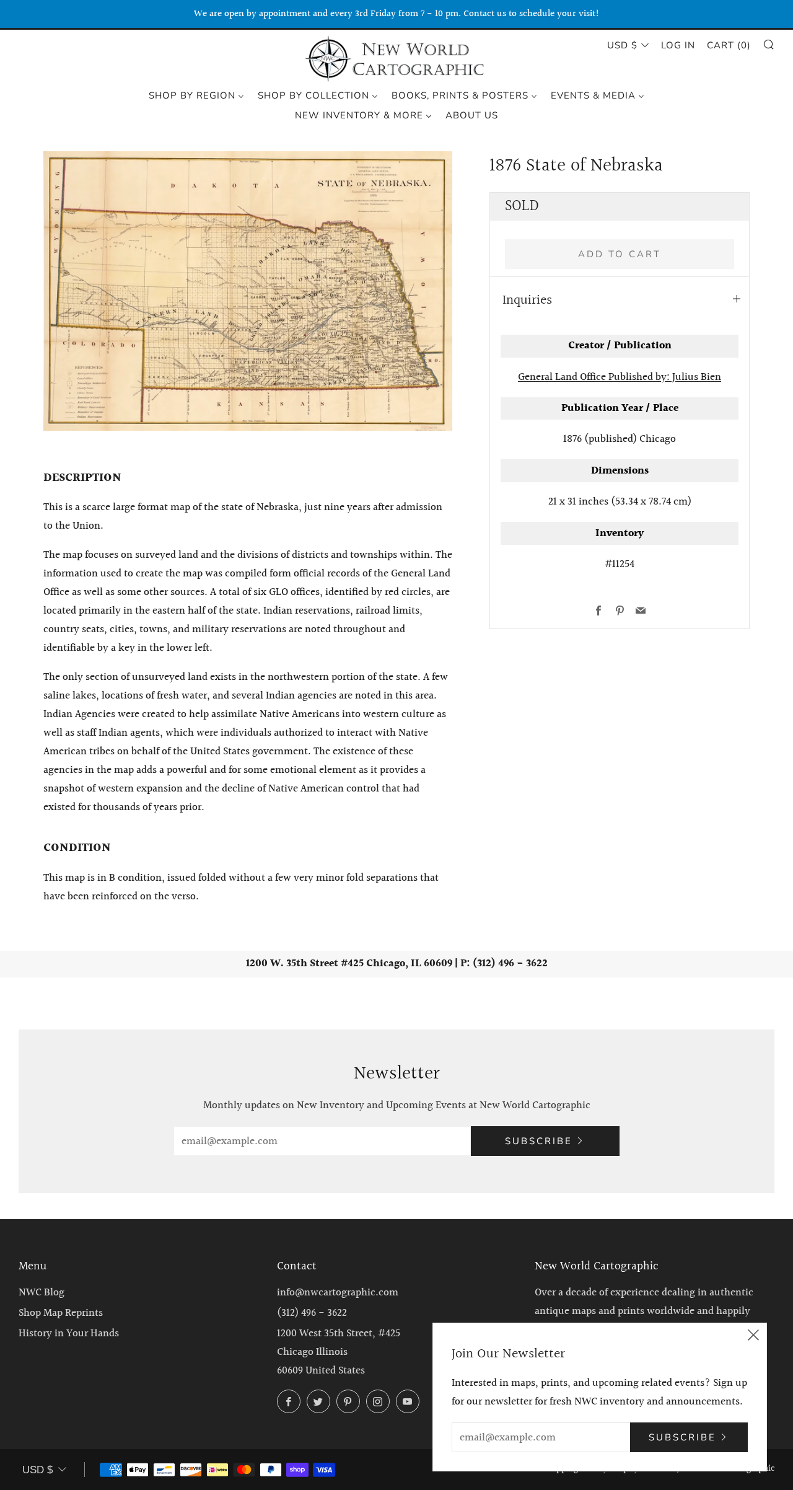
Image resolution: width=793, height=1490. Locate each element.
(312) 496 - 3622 (312, 1313)
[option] (247, 291)
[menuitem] (196, 95)
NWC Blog (41, 1292)
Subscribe (538, 1141)
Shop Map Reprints (61, 1313)
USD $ (622, 45)
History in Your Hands (69, 1333)
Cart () (729, 45)
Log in (678, 45)
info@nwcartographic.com (337, 1292)
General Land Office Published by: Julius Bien (619, 377)
